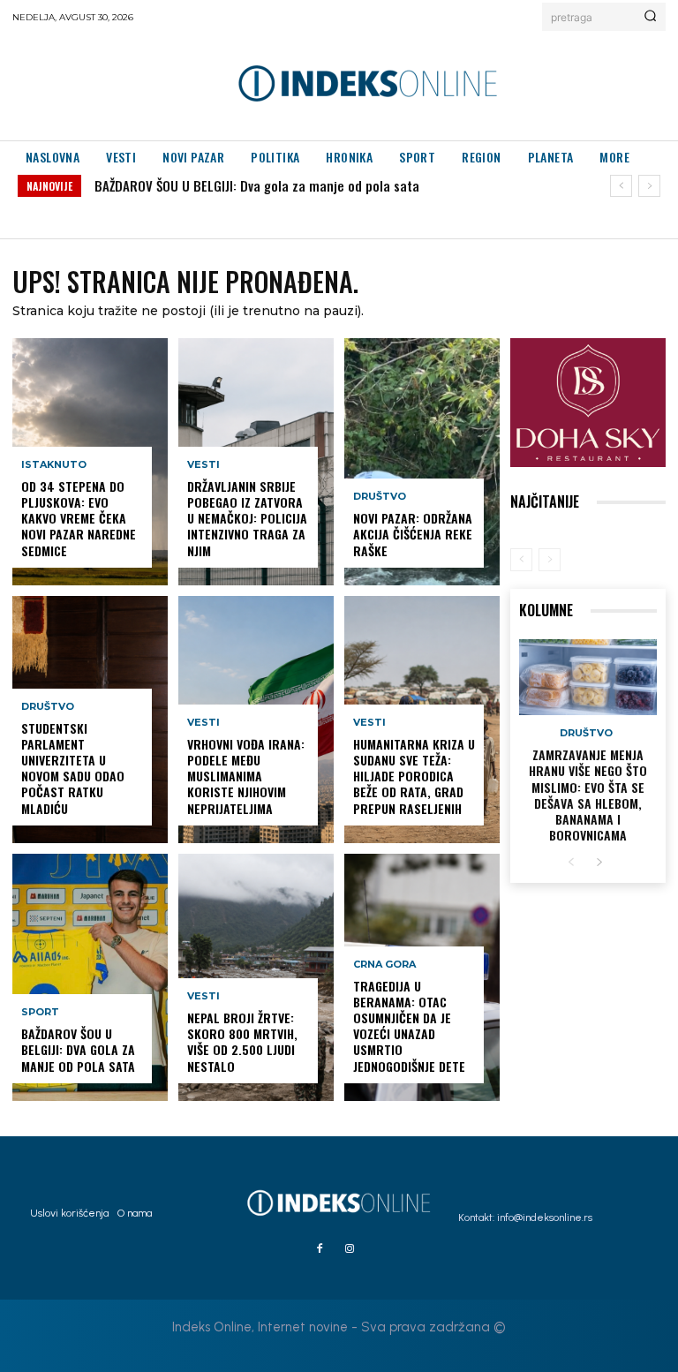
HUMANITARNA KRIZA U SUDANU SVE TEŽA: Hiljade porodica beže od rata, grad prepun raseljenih (414, 776)
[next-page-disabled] (550, 559)
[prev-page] (521, 559)
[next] (649, 186)
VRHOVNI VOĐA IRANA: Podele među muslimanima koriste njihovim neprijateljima (246, 776)
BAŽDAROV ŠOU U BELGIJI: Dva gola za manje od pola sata (256, 185)
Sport (40, 1012)
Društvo (47, 707)
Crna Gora (384, 964)
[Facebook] (319, 1249)
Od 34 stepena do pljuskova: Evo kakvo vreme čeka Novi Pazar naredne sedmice (78, 518)
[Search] (650, 17)
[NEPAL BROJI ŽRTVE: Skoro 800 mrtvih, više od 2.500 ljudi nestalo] (256, 977)
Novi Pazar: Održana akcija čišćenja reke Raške (412, 534)
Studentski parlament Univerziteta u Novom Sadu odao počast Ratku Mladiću (72, 768)
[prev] (621, 186)
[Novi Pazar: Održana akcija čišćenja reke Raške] (422, 461)
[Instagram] (349, 1249)
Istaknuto (54, 465)
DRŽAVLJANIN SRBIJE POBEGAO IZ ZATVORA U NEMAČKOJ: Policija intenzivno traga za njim (247, 518)
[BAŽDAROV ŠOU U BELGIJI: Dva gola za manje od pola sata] (90, 977)
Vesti (203, 465)
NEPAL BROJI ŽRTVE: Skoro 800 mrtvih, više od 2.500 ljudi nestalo (242, 1041)
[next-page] (599, 863)
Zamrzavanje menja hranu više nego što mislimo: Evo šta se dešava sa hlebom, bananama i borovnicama (588, 794)
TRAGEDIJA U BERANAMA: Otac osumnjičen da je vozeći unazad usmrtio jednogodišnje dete (409, 1025)
